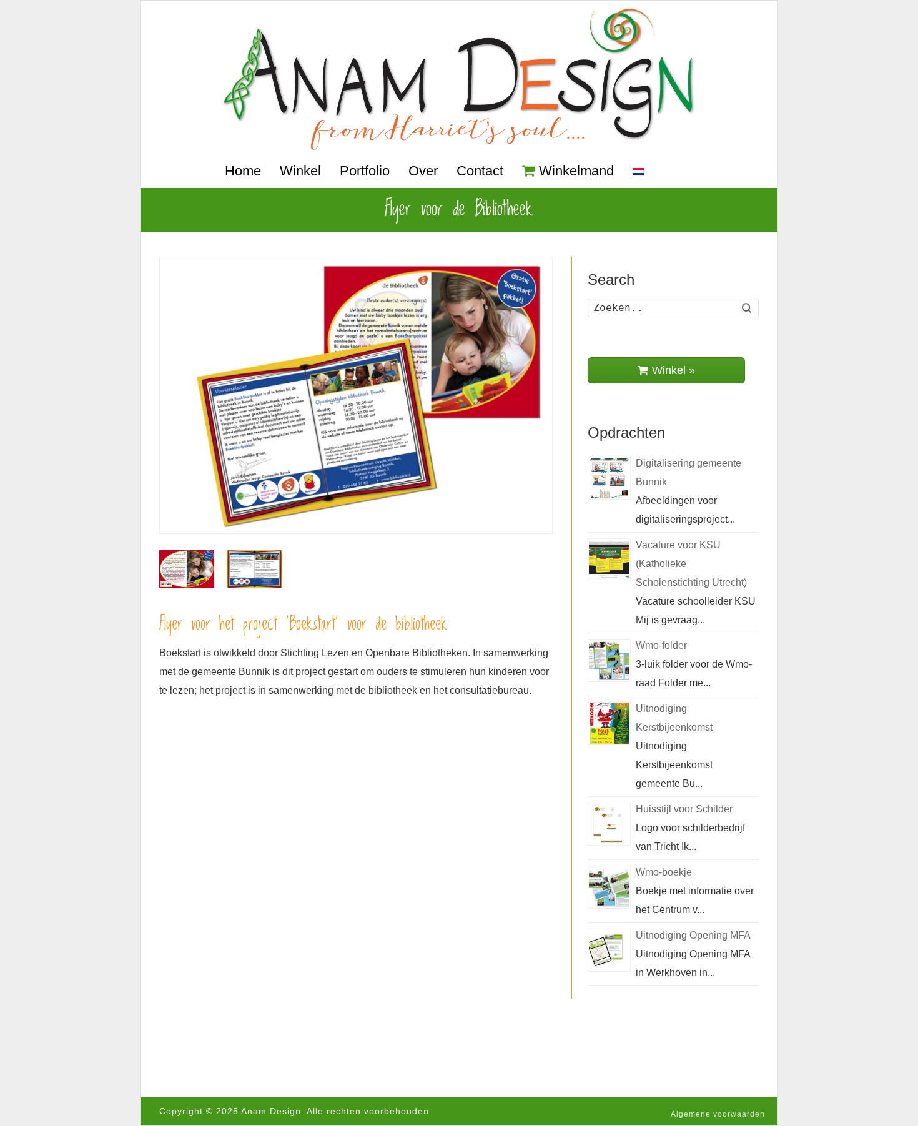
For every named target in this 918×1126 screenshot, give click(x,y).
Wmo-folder (661, 645)
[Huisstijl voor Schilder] (609, 824)
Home (243, 171)
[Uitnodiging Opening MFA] (609, 950)
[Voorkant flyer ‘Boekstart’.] (186, 569)
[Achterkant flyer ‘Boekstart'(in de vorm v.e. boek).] (254, 569)
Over (423, 171)
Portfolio (365, 171)
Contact (480, 171)
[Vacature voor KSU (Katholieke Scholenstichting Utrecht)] (609, 559)
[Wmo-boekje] (609, 887)
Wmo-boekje (664, 872)
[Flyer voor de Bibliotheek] (356, 396)
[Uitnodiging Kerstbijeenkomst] (609, 723)
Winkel (300, 171)
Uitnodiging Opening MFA (693, 935)
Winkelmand (576, 171)
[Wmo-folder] (609, 660)
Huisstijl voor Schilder (684, 809)
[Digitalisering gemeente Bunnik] (609, 478)
